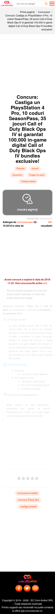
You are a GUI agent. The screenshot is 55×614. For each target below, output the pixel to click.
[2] (23, 478)
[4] (32, 478)
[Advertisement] (27, 63)
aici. (45, 283)
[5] (37, 478)
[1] (19, 478)
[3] (28, 478)
